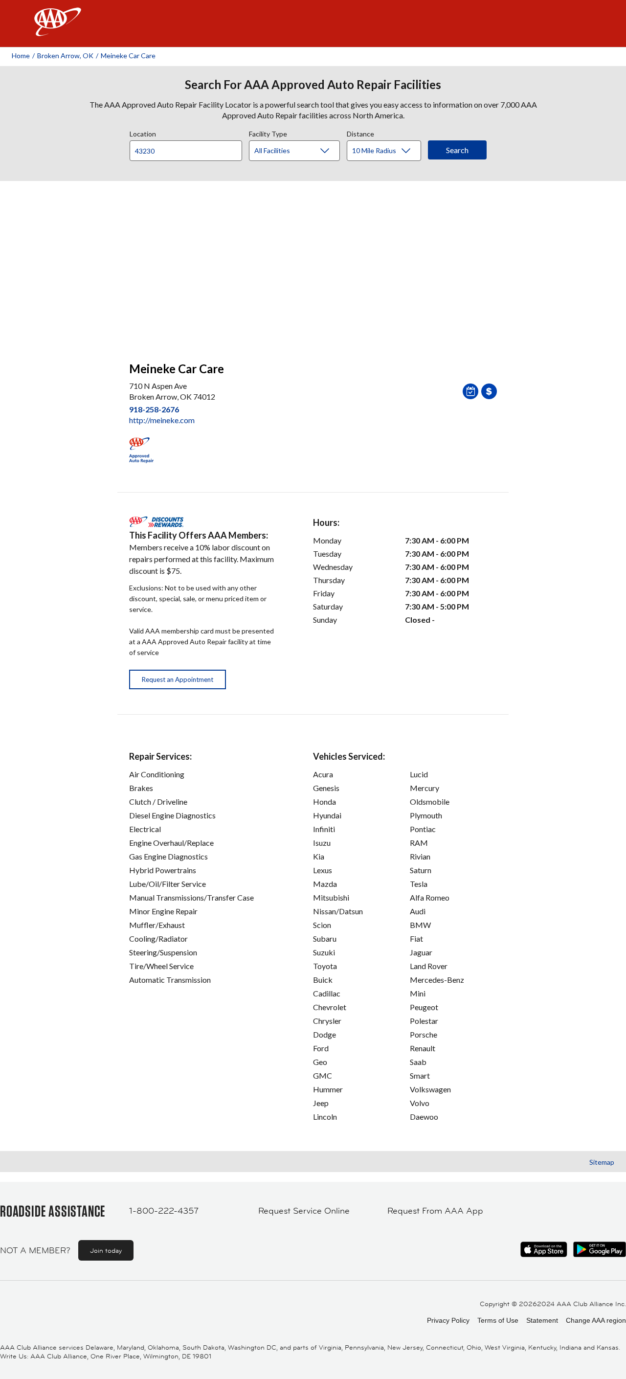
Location (143, 133)
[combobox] (189, 148)
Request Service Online (304, 1210)
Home (21, 55)
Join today (106, 1250)
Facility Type (268, 133)
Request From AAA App (435, 1210)
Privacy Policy (448, 1320)
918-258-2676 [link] (154, 409)
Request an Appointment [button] (177, 679)
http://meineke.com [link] (162, 420)
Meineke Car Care (128, 55)
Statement (542, 1320)
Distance (360, 133)
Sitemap (601, 1162)
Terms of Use (497, 1320)
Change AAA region (596, 1320)
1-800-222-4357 (164, 1210)
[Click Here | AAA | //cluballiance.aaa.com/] (57, 30)
